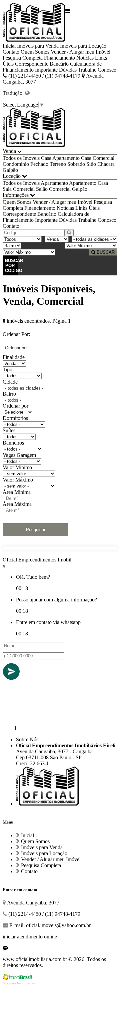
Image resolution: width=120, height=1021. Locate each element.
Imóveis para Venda (38, 46)
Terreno (58, 164)
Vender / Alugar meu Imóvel (80, 52)
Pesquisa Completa (23, 58)
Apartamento (66, 158)
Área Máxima (17, 504)
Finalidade (14, 357)
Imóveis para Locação (83, 46)
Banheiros (13, 443)
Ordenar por (15, 406)
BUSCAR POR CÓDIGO (11, 265)
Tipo (7, 369)
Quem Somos (35, 52)
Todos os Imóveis (21, 158)
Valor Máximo (18, 480)
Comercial (103, 158)
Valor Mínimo (17, 467)
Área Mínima (17, 492)
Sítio (91, 164)
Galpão (10, 170)
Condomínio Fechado (25, 164)
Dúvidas (68, 70)
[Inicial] (34, 23)
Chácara (106, 164)
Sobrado (76, 164)
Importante (46, 70)
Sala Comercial (19, 189)
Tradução (14, 93)
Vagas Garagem (19, 455)
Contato (11, 52)
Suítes (9, 430)
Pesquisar (35, 529)
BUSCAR (105, 252)
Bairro (9, 394)
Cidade (10, 382)
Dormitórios (15, 418)
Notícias (85, 58)
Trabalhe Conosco (97, 70)
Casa (46, 158)
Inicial (9, 46)
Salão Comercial (53, 189)
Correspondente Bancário (42, 64)
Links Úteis (87, 208)
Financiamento (59, 58)
